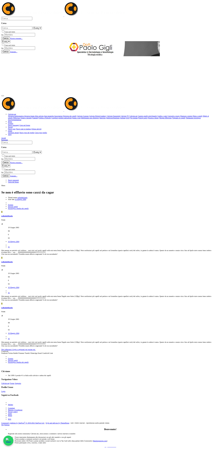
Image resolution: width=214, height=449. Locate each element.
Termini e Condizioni (15, 410)
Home (10, 415)
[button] (2, 95)
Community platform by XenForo (22, 423)
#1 (9, 247)
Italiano (10, 404)
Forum (12, 383)
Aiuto (10, 414)
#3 (9, 339)
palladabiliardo (22, 197)
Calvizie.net (5, 383)
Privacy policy (13, 412)
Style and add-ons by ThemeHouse (57, 423)
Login (3, 391)
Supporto (18, 383)
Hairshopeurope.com (100, 441)
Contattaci (11, 408)
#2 (9, 293)
